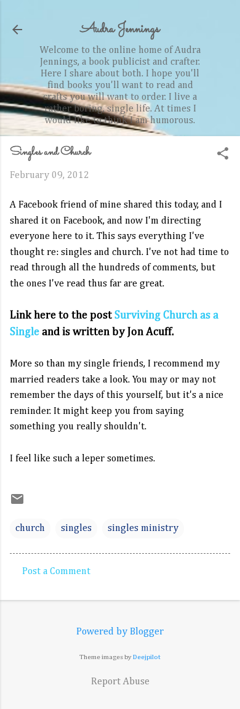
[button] (222, 155)
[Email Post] (17, 504)
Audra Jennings (120, 29)
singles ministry (143, 528)
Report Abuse (120, 682)
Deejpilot (147, 657)
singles (76, 528)
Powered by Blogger (120, 632)
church (30, 528)
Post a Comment (56, 572)
